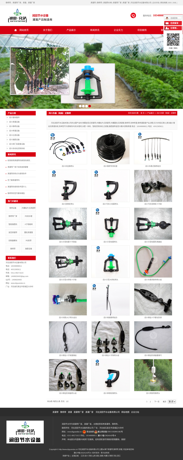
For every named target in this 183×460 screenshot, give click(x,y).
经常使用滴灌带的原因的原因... (19, 161)
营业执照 (90, 432)
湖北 (98, 456)
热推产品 (66, 456)
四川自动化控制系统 (17, 149)
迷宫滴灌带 (13, 232)
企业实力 (118, 30)
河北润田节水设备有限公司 (108, 412)
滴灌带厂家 (79, 412)
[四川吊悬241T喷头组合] (68, 299)
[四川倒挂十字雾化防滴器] (153, 299)
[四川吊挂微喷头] (68, 148)
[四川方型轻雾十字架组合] (68, 224)
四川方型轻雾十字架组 (67, 242)
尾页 (164, 402)
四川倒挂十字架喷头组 (110, 355)
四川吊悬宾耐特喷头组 (153, 280)
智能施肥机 (13, 224)
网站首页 (24, 30)
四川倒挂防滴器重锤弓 (153, 355)
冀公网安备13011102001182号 (110, 432)
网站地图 (163, 3)
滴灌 (70, 412)
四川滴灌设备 (14, 122)
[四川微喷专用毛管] (110, 148)
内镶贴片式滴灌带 (28, 208)
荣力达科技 (105, 453)
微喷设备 (12, 208)
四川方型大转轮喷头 (110, 280)
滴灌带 (55, 412)
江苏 (82, 456)
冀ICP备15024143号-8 (107, 435)
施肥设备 (28, 249)
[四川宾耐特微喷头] (153, 375)
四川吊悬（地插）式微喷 (166, 113)
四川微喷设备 (14, 126)
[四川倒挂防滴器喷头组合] (68, 375)
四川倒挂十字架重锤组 (67, 355)
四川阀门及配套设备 (17, 144)
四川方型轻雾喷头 (110, 242)
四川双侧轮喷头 (68, 204)
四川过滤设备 (14, 135)
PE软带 (28, 241)
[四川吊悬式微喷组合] (153, 148)
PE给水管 (28, 216)
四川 (86, 456)
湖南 (101, 456)
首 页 (142, 113)
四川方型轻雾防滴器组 (153, 242)
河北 (115, 456)
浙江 (119, 456)
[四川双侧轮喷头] (68, 186)
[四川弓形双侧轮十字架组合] (153, 186)
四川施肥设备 (14, 140)
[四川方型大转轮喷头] (110, 261)
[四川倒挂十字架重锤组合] (68, 337)
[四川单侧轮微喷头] (110, 375)
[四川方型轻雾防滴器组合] (153, 224)
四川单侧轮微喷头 (110, 393)
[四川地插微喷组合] (110, 299)
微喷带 (12, 249)
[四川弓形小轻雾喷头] (110, 186)
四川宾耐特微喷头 (153, 393)
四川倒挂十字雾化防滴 (153, 318)
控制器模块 (13, 241)
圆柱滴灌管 (28, 232)
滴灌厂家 (89, 412)
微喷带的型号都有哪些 (16, 193)
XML (175, 3)
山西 (94, 456)
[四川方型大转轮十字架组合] (68, 261)
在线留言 (174, 23)
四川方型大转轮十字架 (67, 280)
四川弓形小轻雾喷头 (110, 204)
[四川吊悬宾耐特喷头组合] (153, 261)
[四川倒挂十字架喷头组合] (110, 337)
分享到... (174, 28)
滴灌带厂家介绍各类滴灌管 (18, 167)
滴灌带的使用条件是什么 (17, 187)
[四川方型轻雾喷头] (110, 224)
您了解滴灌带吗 (14, 180)
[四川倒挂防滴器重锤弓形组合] (153, 337)
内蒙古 (106, 456)
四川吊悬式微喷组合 (153, 166)
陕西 (111, 456)
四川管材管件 (14, 118)
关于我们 (47, 30)
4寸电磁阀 (29, 224)
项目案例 (142, 30)
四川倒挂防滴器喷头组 (67, 393)
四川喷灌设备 (14, 131)
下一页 (156, 402)
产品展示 (71, 30)
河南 (90, 456)
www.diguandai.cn (74, 432)
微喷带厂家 (13, 216)
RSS (170, 3)
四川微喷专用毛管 (110, 166)
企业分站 (155, 3)
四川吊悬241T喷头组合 (68, 318)
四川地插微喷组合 (110, 318)
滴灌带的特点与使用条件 (17, 174)
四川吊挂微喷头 (68, 166)
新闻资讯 (94, 30)
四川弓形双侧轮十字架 (153, 204)
